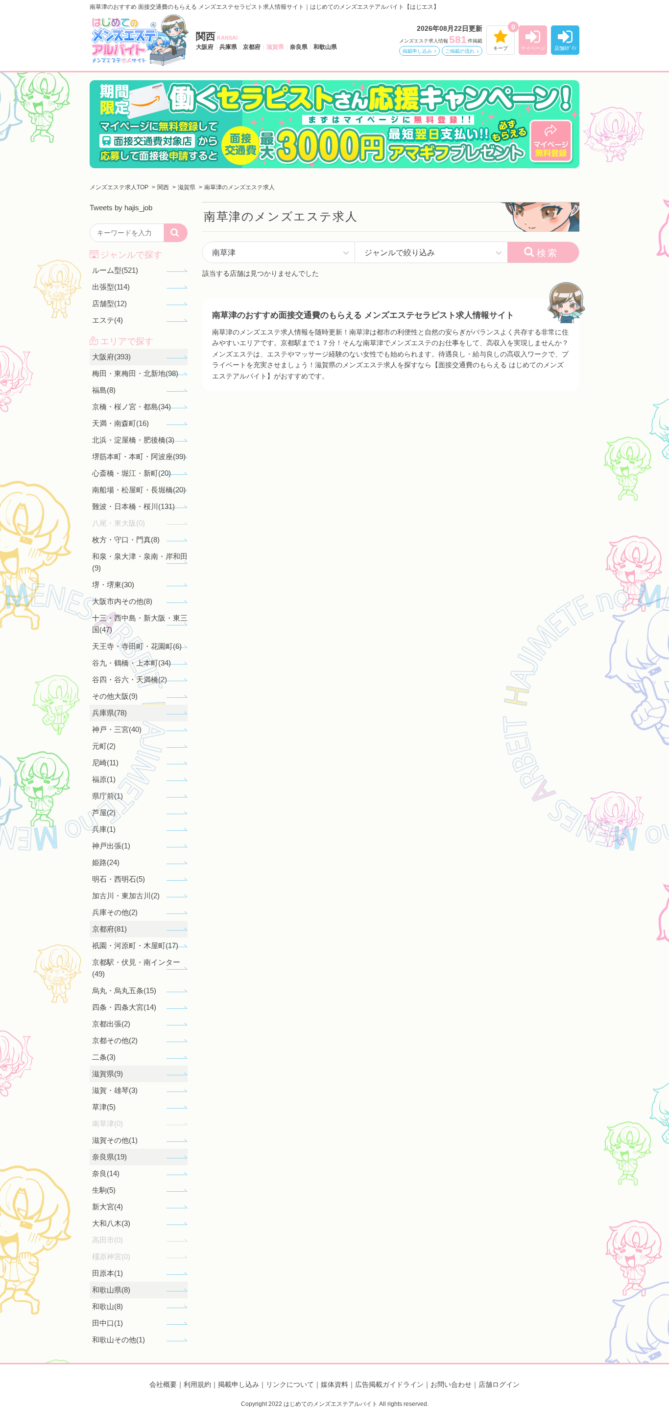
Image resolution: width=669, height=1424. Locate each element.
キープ (500, 48)
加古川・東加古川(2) (126, 895)
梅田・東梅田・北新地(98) (135, 373)
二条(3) (104, 1057)
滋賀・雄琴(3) (115, 1090)
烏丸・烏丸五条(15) (124, 990)
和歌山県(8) (111, 1290)
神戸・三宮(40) (117, 729)
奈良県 (299, 47)
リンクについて (290, 1384)
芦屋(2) (104, 812)
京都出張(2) (111, 1024)
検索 (547, 253)
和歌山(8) (107, 1306)
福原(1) (104, 779)
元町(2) (104, 746)
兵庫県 (228, 47)
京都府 (252, 47)
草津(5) (104, 1107)
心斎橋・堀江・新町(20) (131, 473)
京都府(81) (109, 929)
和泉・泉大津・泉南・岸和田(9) (140, 562)
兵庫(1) (104, 829)
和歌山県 (325, 47)
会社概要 (163, 1384)
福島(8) (104, 390)
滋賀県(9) (107, 1073)
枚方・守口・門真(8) (126, 539)
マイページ (533, 48)
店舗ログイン (499, 1384)
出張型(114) (111, 287)
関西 (217, 36)
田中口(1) (107, 1323)
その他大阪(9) (115, 696)
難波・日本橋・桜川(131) (133, 506)
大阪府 (205, 47)
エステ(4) (107, 320)
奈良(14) (105, 1173)
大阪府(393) (111, 357)
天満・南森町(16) (120, 423)
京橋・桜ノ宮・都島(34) (131, 406)
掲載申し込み (417, 51)
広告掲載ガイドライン (389, 1384)
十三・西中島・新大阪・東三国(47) (140, 624)
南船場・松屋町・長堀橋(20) (139, 490)
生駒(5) (104, 1190)
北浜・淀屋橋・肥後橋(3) (133, 440)
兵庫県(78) (109, 713)
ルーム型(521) (115, 270)
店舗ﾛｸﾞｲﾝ (565, 48)
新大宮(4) (107, 1206)
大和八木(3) (111, 1223)
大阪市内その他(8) (122, 601)
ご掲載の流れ (460, 51)
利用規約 (197, 1384)
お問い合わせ (451, 1384)
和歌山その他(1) (118, 1339)
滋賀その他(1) (115, 1140)
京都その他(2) (115, 1040)
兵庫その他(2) (115, 912)
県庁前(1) (107, 796)
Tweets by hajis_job (121, 207)
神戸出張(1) (111, 846)
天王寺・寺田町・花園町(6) (137, 646)
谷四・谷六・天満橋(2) (129, 679)
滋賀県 (275, 47)
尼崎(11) (105, 762)
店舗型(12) (109, 303)
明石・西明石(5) (118, 879)
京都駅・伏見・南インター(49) (136, 968)
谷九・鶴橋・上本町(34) (131, 663)
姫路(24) (105, 862)
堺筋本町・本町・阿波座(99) (139, 456)
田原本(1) (107, 1273)
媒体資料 (334, 1384)
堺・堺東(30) (113, 584)
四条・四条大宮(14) (124, 1007)
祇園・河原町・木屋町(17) (135, 945)
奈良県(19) (109, 1157)
